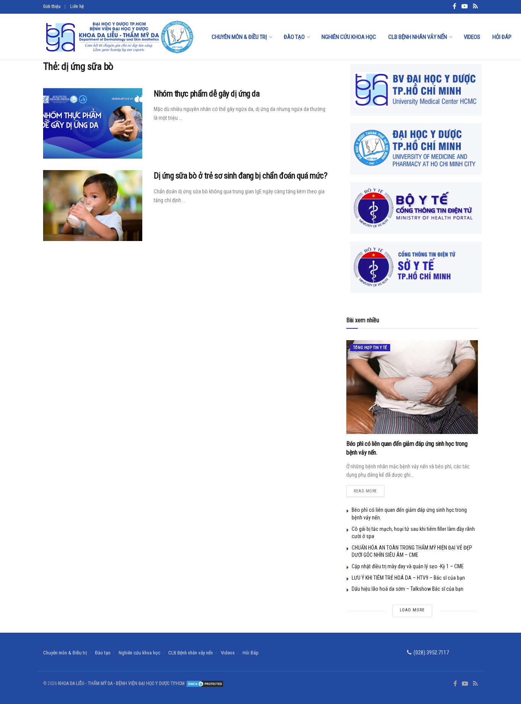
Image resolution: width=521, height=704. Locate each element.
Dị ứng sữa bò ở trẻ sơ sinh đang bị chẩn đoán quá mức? (240, 175)
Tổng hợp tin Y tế (370, 348)
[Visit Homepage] (119, 37)
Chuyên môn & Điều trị (239, 37)
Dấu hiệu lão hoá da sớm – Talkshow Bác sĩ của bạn (407, 589)
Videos (472, 37)
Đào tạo (294, 37)
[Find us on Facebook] (455, 684)
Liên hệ (77, 6)
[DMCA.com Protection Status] (204, 683)
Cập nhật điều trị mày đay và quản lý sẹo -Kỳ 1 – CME (408, 566)
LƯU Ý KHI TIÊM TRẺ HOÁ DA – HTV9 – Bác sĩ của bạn (408, 578)
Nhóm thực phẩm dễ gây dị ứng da (206, 93)
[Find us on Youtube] (465, 684)
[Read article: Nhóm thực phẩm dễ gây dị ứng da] (92, 123)
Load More (412, 610)
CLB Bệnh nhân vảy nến (417, 37)
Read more (369, 489)
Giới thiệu (52, 6)
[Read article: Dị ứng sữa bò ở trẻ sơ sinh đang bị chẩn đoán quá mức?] (92, 205)
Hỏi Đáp (501, 37)
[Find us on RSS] (475, 684)
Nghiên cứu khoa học (349, 37)
